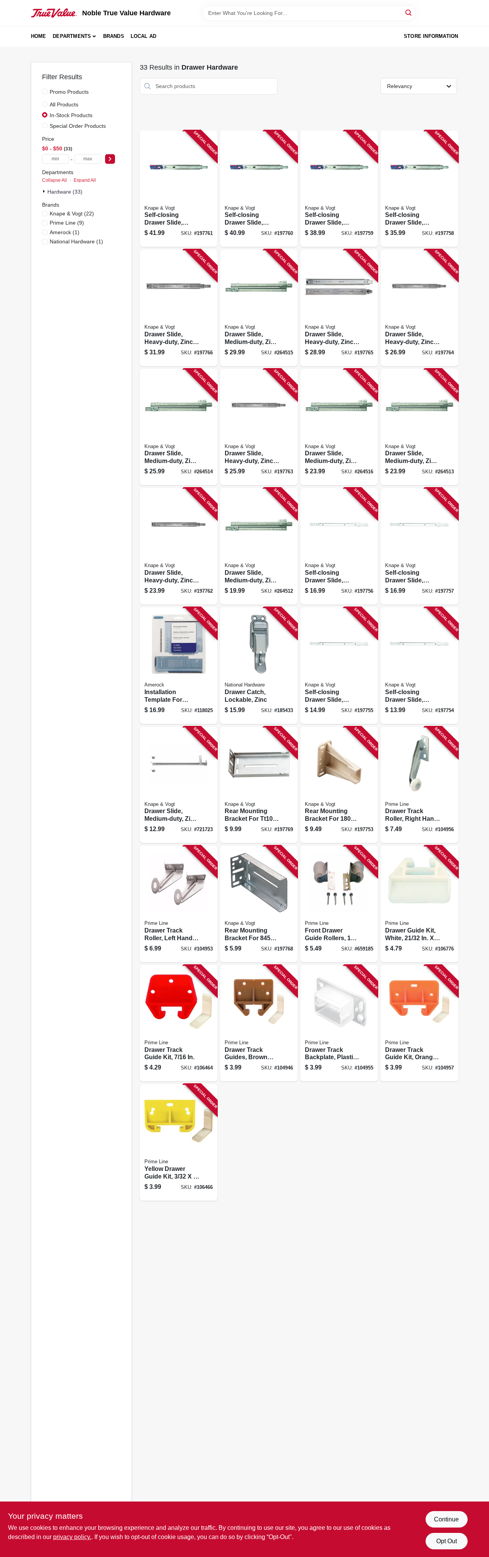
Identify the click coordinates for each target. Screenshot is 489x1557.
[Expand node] (44, 191)
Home (38, 36)
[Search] (409, 12)
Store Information (431, 36)
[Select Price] (110, 159)
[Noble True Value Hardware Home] (54, 13)
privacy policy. (72, 1537)
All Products (64, 104)
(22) (72, 213)
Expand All (85, 180)
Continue (446, 1519)
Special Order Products (78, 126)
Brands (113, 36)
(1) (64, 232)
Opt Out (446, 1541)
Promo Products (69, 92)
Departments (72, 36)
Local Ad (144, 36)
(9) (67, 223)
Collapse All (54, 180)
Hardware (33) (65, 192)
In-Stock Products (71, 115)
